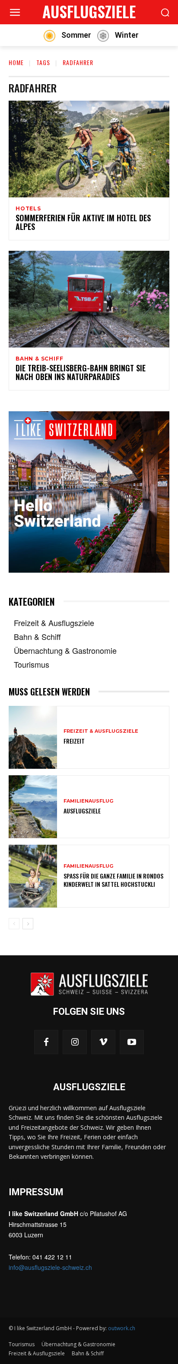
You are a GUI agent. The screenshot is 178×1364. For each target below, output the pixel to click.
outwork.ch (121, 1328)
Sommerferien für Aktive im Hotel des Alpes (83, 222)
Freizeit (74, 740)
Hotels (28, 208)
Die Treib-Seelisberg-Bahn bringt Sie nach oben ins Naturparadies (81, 372)
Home (16, 62)
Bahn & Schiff (39, 358)
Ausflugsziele (82, 810)
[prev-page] (14, 923)
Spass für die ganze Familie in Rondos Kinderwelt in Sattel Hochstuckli (113, 879)
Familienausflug (88, 801)
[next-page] (27, 923)
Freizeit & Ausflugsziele (101, 731)
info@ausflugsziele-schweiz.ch (50, 1267)
